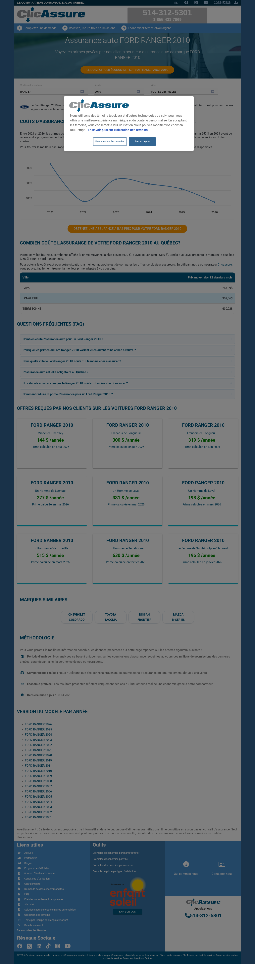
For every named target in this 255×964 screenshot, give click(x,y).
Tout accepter (142, 141)
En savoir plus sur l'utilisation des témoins (118, 130)
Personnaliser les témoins (109, 141)
